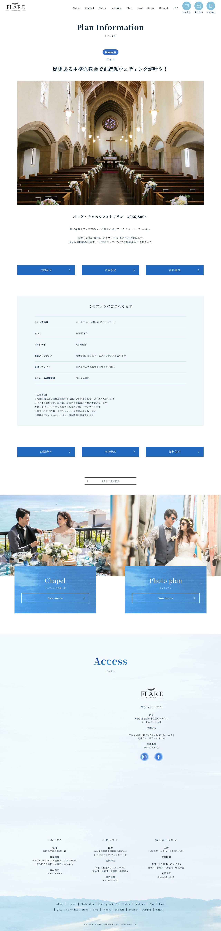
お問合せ (186, 12)
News (85, 909)
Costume (116, 7)
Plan (129, 7)
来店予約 (199, 12)
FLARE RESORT (15, 7)
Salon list (72, 909)
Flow (140, 7)
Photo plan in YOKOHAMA (114, 904)
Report (163, 7)
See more (55, 598)
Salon (151, 7)
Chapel (89, 7)
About (76, 7)
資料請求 (211, 12)
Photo (102, 7)
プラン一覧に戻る (110, 480)
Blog (95, 909)
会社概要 (119, 909)
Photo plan (87, 904)
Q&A (176, 7)
